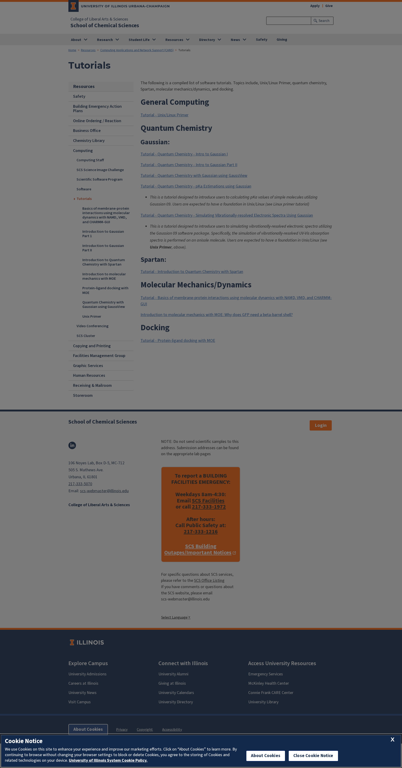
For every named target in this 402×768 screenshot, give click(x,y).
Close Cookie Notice (313, 756)
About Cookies (265, 756)
